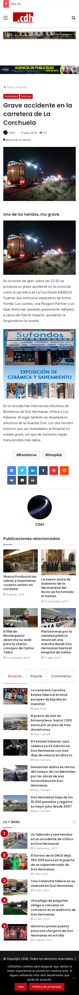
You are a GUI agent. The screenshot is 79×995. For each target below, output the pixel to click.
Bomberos (28, 455)
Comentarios (61, 676)
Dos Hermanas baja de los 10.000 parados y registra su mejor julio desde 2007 (52, 802)
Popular (37, 676)
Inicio (10, 87)
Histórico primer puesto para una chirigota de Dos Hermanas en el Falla (52, 931)
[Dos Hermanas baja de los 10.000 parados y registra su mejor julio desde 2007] (15, 803)
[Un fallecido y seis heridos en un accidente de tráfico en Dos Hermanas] (15, 840)
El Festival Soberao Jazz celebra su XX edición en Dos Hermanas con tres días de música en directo (51, 748)
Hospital (55, 455)
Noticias (21, 87)
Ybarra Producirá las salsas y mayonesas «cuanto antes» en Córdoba (19, 582)
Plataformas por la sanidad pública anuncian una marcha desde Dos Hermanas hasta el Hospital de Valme (56, 642)
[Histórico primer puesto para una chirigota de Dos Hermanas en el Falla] (15, 932)
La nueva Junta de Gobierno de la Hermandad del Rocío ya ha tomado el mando (57, 587)
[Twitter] (22, 470)
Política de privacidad (46, 986)
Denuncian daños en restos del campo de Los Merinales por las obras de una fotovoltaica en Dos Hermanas (53, 776)
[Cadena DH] (23, 17)
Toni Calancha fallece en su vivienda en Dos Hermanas (53, 883)
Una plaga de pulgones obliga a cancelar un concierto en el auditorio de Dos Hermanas (53, 907)
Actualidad (11, 96)
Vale (21, 986)
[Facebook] (11, 470)
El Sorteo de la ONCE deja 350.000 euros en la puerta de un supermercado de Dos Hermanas (52, 862)
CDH (12, 132)
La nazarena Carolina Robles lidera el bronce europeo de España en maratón (49, 697)
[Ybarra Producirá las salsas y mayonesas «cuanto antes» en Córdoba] (20, 560)
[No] (73, 978)
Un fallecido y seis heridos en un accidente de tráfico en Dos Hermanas (52, 839)
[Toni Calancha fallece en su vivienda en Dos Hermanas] (15, 887)
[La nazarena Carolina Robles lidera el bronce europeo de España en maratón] (15, 696)
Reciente (15, 676)
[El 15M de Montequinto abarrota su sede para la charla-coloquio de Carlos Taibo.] (20, 618)
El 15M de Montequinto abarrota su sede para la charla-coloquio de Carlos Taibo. (18, 642)
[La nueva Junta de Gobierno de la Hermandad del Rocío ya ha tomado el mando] (58, 562)
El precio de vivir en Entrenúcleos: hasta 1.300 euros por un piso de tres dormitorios (51, 723)
